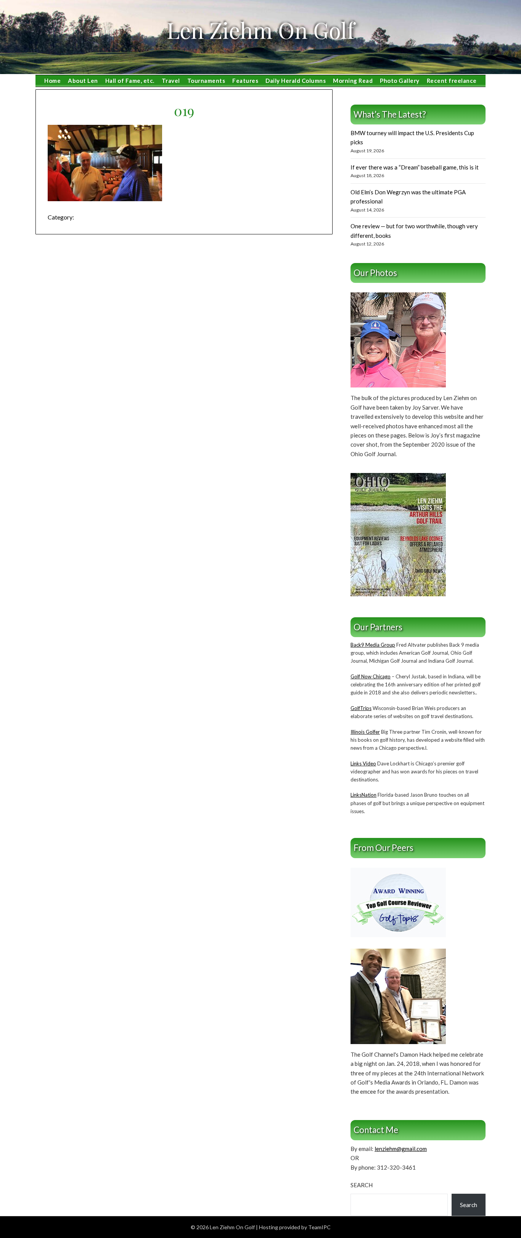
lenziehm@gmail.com (401, 1148)
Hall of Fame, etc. (129, 80)
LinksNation (363, 795)
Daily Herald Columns (295, 80)
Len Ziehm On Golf (260, 30)
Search (362, 1185)
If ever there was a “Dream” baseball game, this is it (415, 167)
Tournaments (206, 80)
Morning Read (353, 80)
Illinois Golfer (365, 732)
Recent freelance (452, 80)
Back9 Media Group (373, 645)
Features (245, 80)
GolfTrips (361, 708)
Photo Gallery (400, 80)
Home (52, 80)
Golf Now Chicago (371, 676)
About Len (83, 80)
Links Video (363, 763)
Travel (171, 80)
